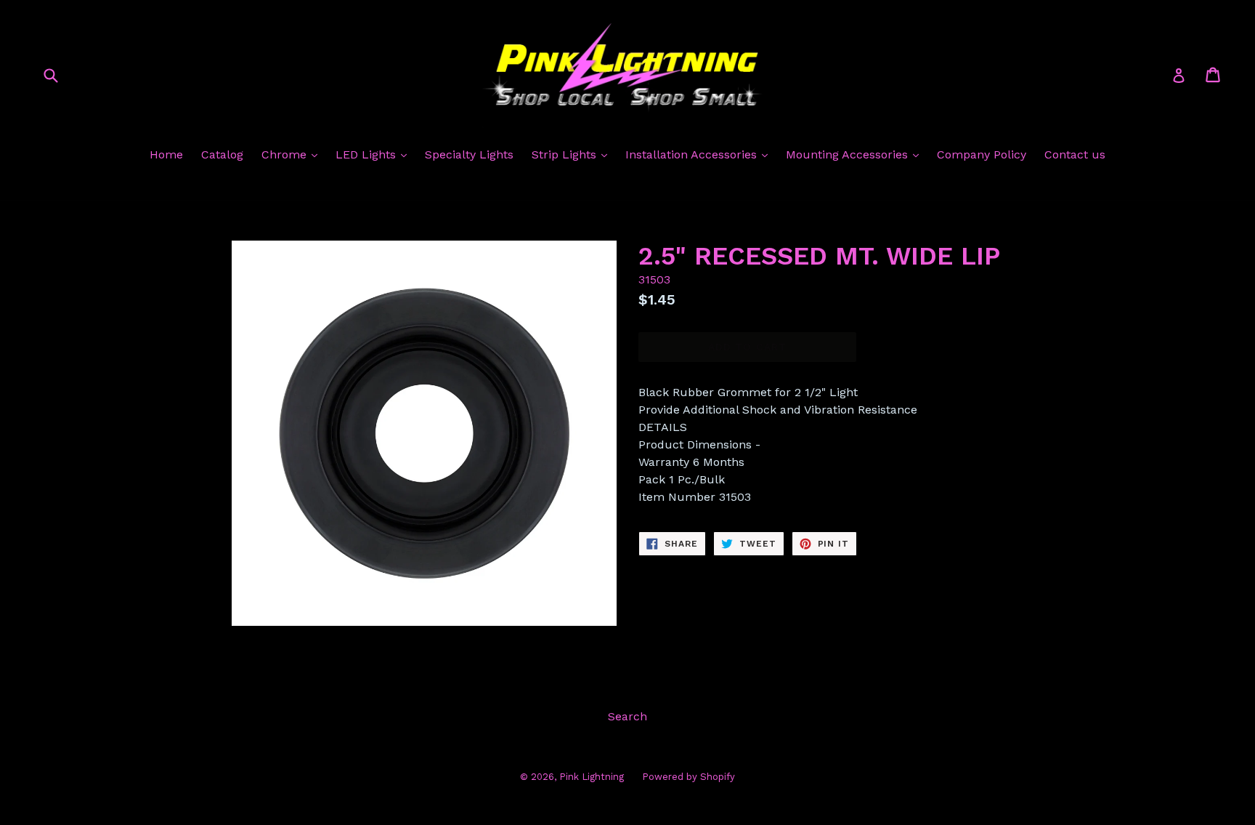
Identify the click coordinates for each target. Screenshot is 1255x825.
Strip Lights (566, 154)
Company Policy (981, 154)
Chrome (285, 154)
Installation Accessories (692, 154)
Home (166, 154)
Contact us (1074, 154)
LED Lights (367, 154)
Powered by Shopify (688, 776)
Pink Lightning (591, 776)
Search (627, 716)
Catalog (222, 154)
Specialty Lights (469, 154)
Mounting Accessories (848, 154)
